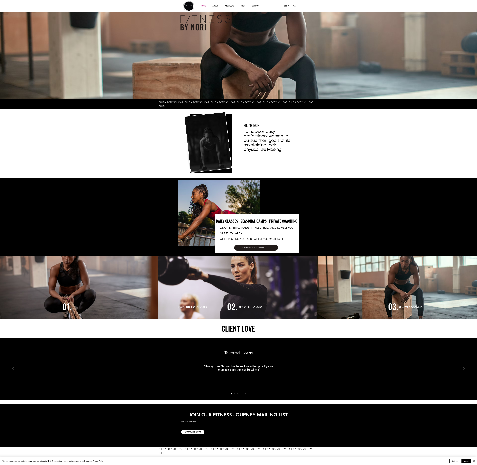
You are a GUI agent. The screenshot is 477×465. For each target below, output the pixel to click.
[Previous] (13, 369)
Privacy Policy (98, 461)
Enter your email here (188, 421)
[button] (242, 6)
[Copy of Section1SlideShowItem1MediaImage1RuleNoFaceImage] (234, 393)
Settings (455, 461)
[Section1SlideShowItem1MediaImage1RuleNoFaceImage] (231, 393)
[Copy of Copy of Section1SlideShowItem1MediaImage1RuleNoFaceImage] (237, 393)
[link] (296, 6)
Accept (466, 461)
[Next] (464, 369)
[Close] (474, 461)
